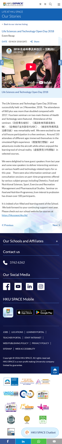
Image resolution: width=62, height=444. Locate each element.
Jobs (5, 332)
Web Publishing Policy (15, 343)
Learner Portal (35, 332)
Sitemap (7, 349)
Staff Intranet (33, 337)
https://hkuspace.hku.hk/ (15, 215)
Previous (8, 225)
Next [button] (60, 62)
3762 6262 (17, 262)
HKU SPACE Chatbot (43, 432)
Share (36, 41)
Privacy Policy (40, 343)
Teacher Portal (12, 337)
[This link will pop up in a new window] (25, 312)
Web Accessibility (25, 349)
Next (55, 225)
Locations (17, 332)
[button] (50, 4)
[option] (31, 72)
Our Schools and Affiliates (23, 241)
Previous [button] (2, 62)
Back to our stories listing (16, 24)
